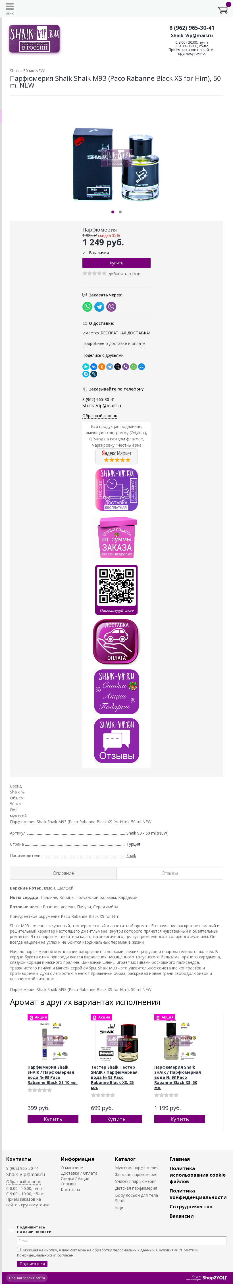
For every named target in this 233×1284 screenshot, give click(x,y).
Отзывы (68, 1184)
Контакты (19, 1159)
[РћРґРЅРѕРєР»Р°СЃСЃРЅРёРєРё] (101, 366)
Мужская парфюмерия (137, 1167)
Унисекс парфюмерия (136, 1181)
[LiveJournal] (93, 374)
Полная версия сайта (27, 1277)
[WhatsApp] (133, 366)
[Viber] (125, 366)
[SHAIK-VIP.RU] (34, 40)
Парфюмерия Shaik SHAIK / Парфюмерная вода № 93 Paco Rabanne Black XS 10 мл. (53, 1074)
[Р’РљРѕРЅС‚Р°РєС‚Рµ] (93, 366)
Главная (180, 1159)
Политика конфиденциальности (198, 1193)
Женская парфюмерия (136, 1174)
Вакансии (182, 1216)
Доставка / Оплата (79, 1173)
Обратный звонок (99, 415)
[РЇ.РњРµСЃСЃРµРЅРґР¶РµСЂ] (85, 366)
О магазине (72, 1167)
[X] (117, 366)
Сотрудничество (191, 1206)
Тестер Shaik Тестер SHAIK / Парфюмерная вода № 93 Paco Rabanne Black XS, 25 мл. (114, 1077)
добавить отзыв (124, 274)
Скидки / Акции (75, 1178)
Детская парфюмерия (136, 1188)
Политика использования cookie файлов (198, 1175)
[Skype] (85, 374)
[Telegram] (109, 366)
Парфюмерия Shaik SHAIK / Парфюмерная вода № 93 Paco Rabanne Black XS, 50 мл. (177, 1077)
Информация (77, 1159)
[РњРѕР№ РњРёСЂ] (141, 366)
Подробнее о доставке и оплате (113, 343)
